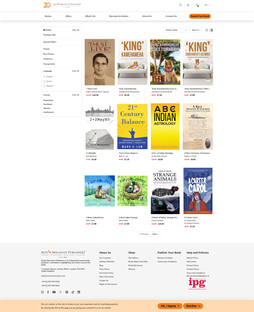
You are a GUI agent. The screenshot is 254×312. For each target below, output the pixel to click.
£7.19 (159, 95)
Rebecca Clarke (190, 156)
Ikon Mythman (91, 156)
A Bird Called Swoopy (128, 217)
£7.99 (192, 95)
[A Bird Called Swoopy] (132, 191)
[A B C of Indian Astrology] (165, 126)
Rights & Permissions (108, 284)
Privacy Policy (192, 265)
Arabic (49, 81)
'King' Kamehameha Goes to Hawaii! (165, 89)
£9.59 (160, 159)
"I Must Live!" (91, 89)
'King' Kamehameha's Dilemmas (198, 89)
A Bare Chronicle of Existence (197, 153)
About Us (105, 252)
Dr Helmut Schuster (191, 223)
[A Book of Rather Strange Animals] (165, 191)
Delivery (131, 269)
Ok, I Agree (168, 306)
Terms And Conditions (196, 273)
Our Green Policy (106, 273)
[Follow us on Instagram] (42, 292)
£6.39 (126, 95)
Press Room (104, 269)
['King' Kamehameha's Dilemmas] (198, 62)
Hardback (47, 104)
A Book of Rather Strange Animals (165, 217)
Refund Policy (192, 258)
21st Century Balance (128, 153)
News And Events (106, 277)
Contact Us (171, 16)
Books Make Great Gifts (138, 262)
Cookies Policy (193, 269)
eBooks (46, 108)
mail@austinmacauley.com (53, 276)
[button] (196, 5)
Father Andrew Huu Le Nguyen (97, 92)
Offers (68, 16)
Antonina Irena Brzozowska (129, 92)
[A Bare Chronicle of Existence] (198, 126)
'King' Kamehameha (127, 89)
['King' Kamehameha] (132, 62)
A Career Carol (190, 217)
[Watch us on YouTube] (54, 292)
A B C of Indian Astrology (162, 153)
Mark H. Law (123, 156)
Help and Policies (198, 252)
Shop (131, 252)
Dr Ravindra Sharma (159, 156)
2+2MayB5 (91, 153)
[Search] (180, 5)
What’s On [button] (90, 16)
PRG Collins (90, 221)
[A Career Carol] (198, 191)
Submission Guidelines (167, 262)
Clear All (75, 30)
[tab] (207, 30)
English (49, 77)
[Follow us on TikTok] (73, 292)
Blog (101, 265)
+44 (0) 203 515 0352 (50, 281)
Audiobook (48, 112)
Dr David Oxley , (190, 221)
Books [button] (48, 16)
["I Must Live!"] (100, 62)
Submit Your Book (200, 16)
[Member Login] (188, 5)
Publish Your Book (169, 252)
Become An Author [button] (118, 16)
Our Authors (133, 258)
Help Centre (191, 262)
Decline (191, 306)
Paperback (48, 100)
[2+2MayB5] (100, 126)
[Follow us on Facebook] (48, 292)
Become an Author (165, 258)
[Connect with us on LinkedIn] (79, 292)
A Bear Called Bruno (95, 217)
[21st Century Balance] (132, 126)
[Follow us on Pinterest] (67, 292)
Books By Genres (135, 265)
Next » (155, 234)
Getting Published (106, 262)
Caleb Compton (157, 221)
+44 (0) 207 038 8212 (50, 285)
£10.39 (95, 95)
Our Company (105, 258)
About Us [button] (147, 16)
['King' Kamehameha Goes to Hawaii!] (165, 62)
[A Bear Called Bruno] (100, 191)
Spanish (49, 86)
